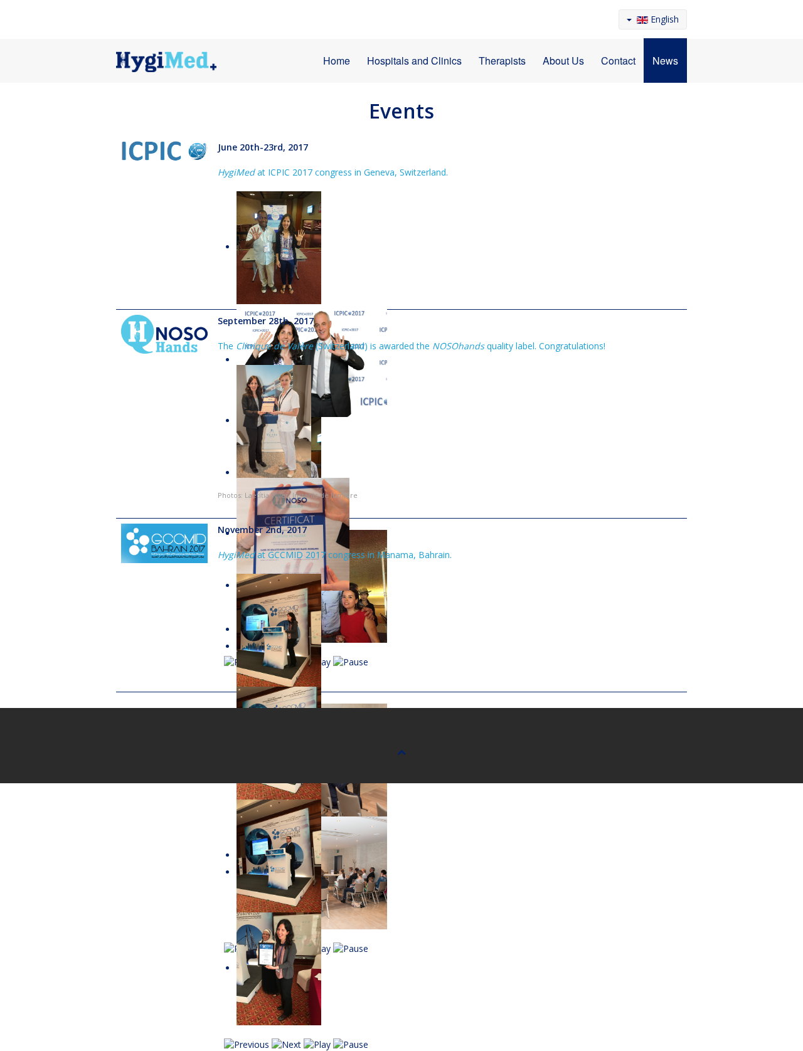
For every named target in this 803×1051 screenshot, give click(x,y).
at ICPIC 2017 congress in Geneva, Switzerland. (333, 172)
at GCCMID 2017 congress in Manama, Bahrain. (335, 555)
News (665, 60)
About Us (563, 60)
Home (336, 60)
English (663, 19)
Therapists (502, 60)
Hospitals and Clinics (414, 60)
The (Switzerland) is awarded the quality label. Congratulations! (411, 346)
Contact (618, 60)
